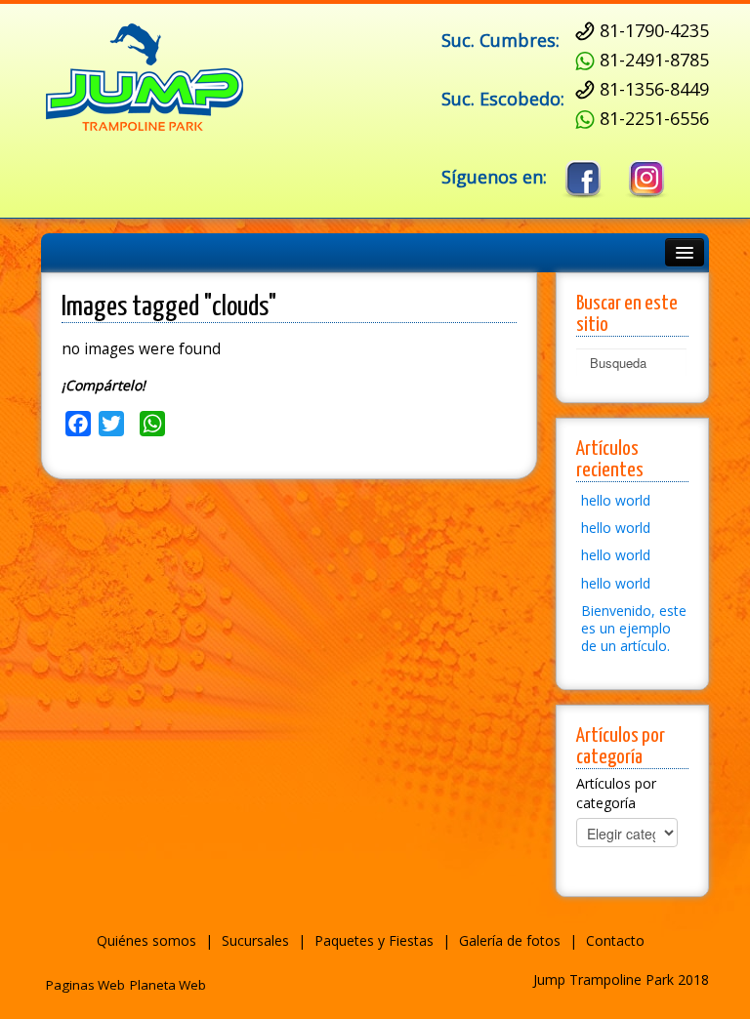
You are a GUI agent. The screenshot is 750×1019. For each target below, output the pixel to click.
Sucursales (255, 940)
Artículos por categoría (616, 793)
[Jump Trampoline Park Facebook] (583, 179)
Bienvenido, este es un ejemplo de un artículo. (634, 628)
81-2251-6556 (654, 118)
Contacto (615, 940)
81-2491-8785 (654, 59)
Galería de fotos (510, 940)
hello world (615, 500)
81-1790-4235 (654, 30)
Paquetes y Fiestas (374, 940)
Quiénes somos (146, 940)
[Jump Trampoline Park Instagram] (647, 179)
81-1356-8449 (654, 89)
